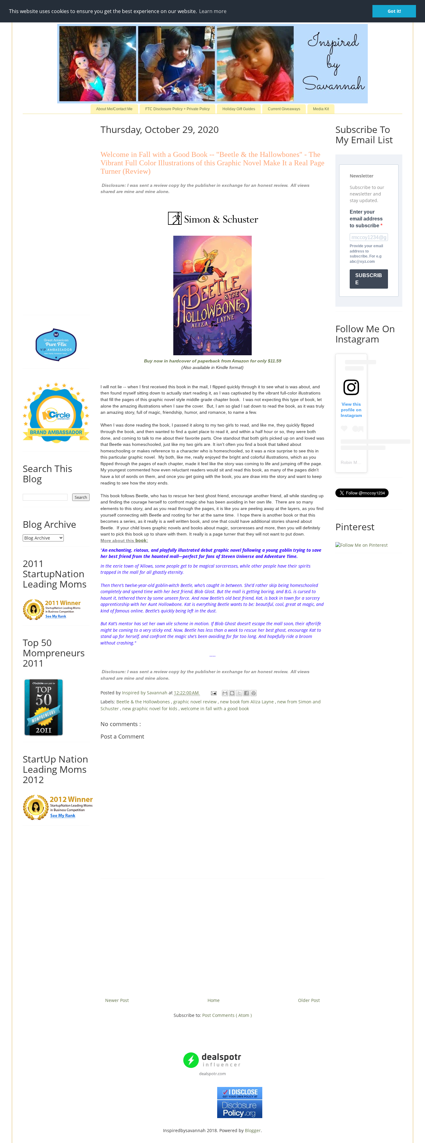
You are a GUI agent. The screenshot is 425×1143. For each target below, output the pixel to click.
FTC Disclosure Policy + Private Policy (177, 109)
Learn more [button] (213, 11)
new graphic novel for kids (150, 708)
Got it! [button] (394, 11)
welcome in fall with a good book (215, 708)
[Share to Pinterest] (253, 693)
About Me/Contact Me (114, 109)
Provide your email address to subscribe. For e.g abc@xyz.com (366, 254)
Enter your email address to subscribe (366, 219)
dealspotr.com (212, 1073)
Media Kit (321, 109)
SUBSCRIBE (368, 279)
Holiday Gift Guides (238, 109)
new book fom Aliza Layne (247, 702)
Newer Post (117, 1000)
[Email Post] (213, 693)
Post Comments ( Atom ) (227, 1015)
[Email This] (225, 693)
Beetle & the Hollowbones (143, 702)
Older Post (309, 1000)
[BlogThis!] (232, 693)
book (141, 540)
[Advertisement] (212, 936)
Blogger (253, 1130)
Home (214, 1000)
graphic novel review (195, 702)
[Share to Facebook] (246, 693)
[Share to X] (239, 693)
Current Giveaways (284, 109)
